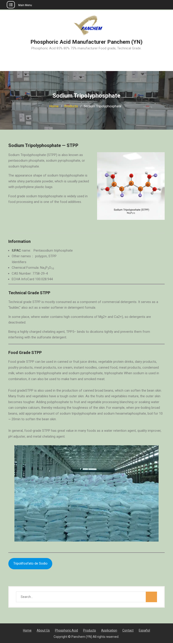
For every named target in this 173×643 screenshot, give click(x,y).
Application (109, 630)
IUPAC (16, 250)
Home (27, 630)
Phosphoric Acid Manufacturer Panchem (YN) (86, 42)
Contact (128, 630)
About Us (43, 630)
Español (144, 630)
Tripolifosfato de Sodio (30, 563)
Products (89, 630)
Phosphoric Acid (66, 630)
